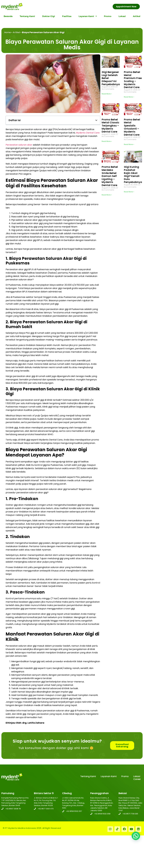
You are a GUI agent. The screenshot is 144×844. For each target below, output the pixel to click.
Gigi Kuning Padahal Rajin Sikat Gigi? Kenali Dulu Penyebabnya (133, 174)
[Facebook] (124, 829)
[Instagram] (110, 829)
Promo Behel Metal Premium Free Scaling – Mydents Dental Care (133, 79)
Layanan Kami (86, 16)
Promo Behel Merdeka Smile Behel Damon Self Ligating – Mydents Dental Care (110, 176)
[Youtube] (131, 829)
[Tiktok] (117, 829)
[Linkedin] (138, 829)
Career (137, 779)
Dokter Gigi (48, 16)
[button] (96, 120)
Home (7, 32)
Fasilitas (66, 16)
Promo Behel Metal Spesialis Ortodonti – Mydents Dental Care (132, 127)
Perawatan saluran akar (19, 144)
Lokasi (122, 16)
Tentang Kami (27, 16)
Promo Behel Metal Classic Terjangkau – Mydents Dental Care (110, 125)
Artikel (136, 16)
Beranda (8, 16)
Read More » (107, 94)
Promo (107, 16)
